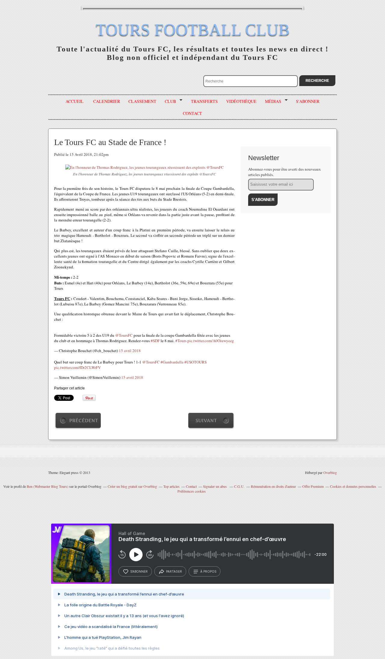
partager (174, 571)
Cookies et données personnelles (353, 486)
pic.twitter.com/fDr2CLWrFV (77, 367)
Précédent (83, 420)
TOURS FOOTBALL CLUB (193, 29)
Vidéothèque (241, 101)
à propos (208, 571)
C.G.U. (239, 486)
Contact (191, 486)
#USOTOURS (195, 362)
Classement (142, 101)
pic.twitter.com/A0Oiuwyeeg (210, 340)
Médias (271, 101)
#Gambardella (172, 362)
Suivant (206, 420)
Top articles (171, 486)
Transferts (204, 101)
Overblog (330, 472)
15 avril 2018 (130, 350)
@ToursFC (124, 335)
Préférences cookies (191, 491)
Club (168, 101)
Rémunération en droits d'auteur (273, 486)
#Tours (180, 340)
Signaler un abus (215, 486)
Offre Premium (313, 486)
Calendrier (106, 101)
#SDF (155, 340)
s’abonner (139, 571)
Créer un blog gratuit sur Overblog (132, 486)
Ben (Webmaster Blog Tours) (47, 486)
